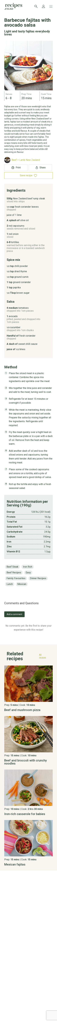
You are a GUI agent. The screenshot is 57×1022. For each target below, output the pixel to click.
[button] (28, 657)
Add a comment (14, 614)
